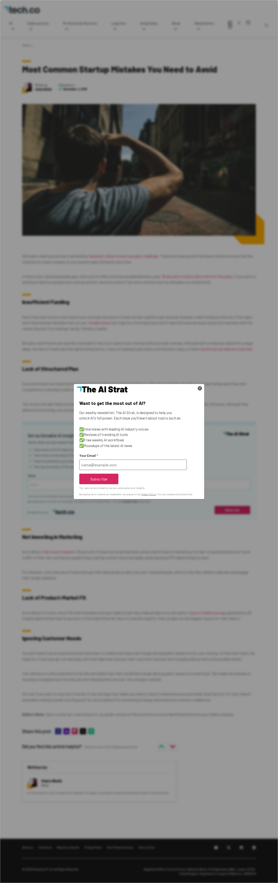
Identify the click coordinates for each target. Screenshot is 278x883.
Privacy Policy (148, 494)
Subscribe (99, 479)
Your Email (88, 455)
